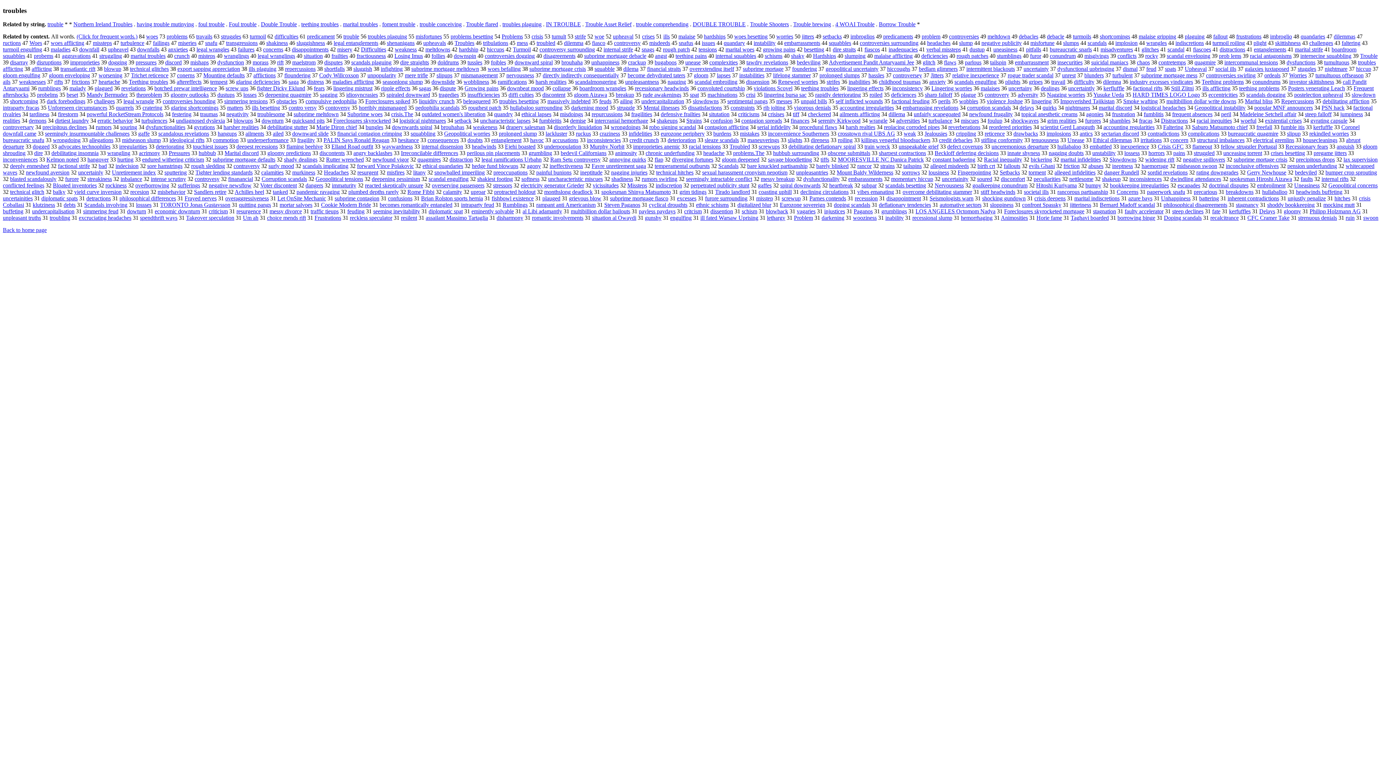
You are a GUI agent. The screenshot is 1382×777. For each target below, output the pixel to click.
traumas (209, 114)
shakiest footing (495, 179)
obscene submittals (849, 153)
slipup (1294, 134)
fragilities (641, 114)
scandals (1097, 43)
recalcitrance (1224, 218)
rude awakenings (662, 95)
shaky (797, 56)
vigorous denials (812, 108)
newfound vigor (390, 159)
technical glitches (149, 69)
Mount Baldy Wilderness (865, 172)
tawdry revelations (767, 62)
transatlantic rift (77, 69)
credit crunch (644, 140)
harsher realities (241, 127)
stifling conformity (1002, 140)
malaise (686, 36)
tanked (280, 192)
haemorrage (1155, 166)
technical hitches (675, 172)
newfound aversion (47, 172)
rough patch (676, 49)
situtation (719, 114)
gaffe (144, 134)
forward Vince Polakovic (385, 166)
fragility (306, 140)
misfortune (1042, 43)
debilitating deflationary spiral (822, 147)
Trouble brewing (812, 24)
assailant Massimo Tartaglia (457, 218)
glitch (929, 62)
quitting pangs (255, 205)
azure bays (1140, 198)
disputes (333, 62)
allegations (101, 140)
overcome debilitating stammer (937, 192)
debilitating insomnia (75, 153)
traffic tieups (325, 211)
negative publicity (1001, 43)
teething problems (1259, 88)
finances (800, 121)
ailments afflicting (860, 114)
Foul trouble (243, 24)
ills (666, 36)
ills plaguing (262, 69)
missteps (102, 43)
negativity (237, 114)
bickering (1041, 159)
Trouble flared (482, 24)
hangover (98, 159)
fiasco (598, 43)
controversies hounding (189, 101)
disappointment (903, 198)
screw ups (237, 88)
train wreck (877, 147)
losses (250, 95)
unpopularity (381, 75)
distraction (461, 159)
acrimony (149, 153)
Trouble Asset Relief (608, 24)
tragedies (449, 95)
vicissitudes (606, 185)
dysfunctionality (821, 179)
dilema (630, 69)
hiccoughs (898, 69)
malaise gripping (1157, 36)
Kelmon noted (62, 159)
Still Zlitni (1182, 88)
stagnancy (1247, 205)
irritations (1151, 140)
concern (1179, 140)
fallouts (1012, 166)
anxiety (937, 82)
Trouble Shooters (769, 24)
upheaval (623, 36)
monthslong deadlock (568, 192)
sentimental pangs (747, 101)
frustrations (1248, 36)
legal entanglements (356, 43)
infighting (392, 69)
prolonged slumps (839, 75)
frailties (339, 56)
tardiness (39, 114)
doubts (475, 140)
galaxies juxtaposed (1267, 69)
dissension (757, 82)
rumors (104, 127)
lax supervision (1360, 159)
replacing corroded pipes (912, 127)
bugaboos (666, 62)
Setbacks (1010, 172)
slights (795, 140)
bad (103, 166)
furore (72, 179)
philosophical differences (147, 198)
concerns (273, 49)
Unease (1075, 140)
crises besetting (1288, 153)
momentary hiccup (912, 179)
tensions (708, 49)
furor (1035, 56)
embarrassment (1032, 62)
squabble (605, 69)
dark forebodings (66, 101)
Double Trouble (279, 24)
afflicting (42, 69)
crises (648, 36)
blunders (1094, 75)
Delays (1267, 211)
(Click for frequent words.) (107, 36)
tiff (796, 114)
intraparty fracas (21, 108)
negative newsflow (230, 185)
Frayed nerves (201, 198)
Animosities (1014, 218)
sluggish (362, 69)
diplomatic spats (59, 198)
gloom (701, 75)
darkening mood (589, 108)
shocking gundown (1004, 198)
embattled (1101, 147)
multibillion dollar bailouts (600, 211)
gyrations (204, 127)
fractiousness (371, 56)
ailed (278, 134)
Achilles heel (249, 192)
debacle (1055, 36)
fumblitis (1154, 114)
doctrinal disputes (1228, 185)
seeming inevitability (396, 211)
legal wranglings (276, 56)
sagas (425, 88)
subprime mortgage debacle (615, 56)
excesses (686, 198)
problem (931, 36)
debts (70, 205)
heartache (109, 82)
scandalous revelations (183, 134)
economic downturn (177, 211)
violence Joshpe (1005, 101)
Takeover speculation (210, 218)
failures (246, 49)
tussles (475, 62)
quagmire (1205, 62)
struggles (231, 36)
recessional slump (932, 218)
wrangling (118, 153)
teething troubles (320, 24)
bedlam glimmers (938, 69)
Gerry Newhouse (1266, 172)
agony (534, 166)
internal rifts (1335, 179)
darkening (833, 218)
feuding (356, 211)
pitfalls (1033, 49)
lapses (724, 75)
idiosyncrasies (362, 95)
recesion (139, 192)
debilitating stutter (287, 127)
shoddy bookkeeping (1291, 205)
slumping (855, 56)
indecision (127, 166)
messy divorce (286, 211)
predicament (321, 36)
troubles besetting (519, 101)
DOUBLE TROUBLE (719, 24)
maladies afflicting (353, 82)
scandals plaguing (371, 62)
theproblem (149, 95)
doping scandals (852, 205)
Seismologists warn (952, 198)
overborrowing (152, 185)
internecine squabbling (1325, 56)
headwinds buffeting (1319, 192)
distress (315, 82)
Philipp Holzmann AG (1335, 211)
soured (984, 179)
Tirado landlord (732, 192)
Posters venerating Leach (1316, 88)
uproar (478, 192)
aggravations (76, 56)
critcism (693, 211)
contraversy (247, 166)
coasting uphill (775, 192)
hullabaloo (1069, 147)
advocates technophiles (84, 147)
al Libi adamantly (542, 211)
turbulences (154, 121)
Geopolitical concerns (1353, 185)
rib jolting (774, 108)
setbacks (832, 36)
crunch (182, 56)
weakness (406, 49)
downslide (443, 82)
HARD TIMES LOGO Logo (1166, 95)
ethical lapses (536, 114)
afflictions (264, 75)
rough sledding (208, 166)
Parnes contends (827, 198)
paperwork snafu (1166, 192)
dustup (977, 49)
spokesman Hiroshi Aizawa (1261, 179)
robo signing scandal (672, 127)
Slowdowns (1123, 159)
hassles (876, 75)
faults (1307, 179)
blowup (112, 69)
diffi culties (521, 95)
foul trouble (211, 24)
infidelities (640, 134)
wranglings (236, 56)
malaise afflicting (893, 56)
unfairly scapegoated (937, 114)
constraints (743, 108)
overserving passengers (458, 185)
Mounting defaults (224, 75)
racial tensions (705, 147)
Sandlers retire (210, 192)
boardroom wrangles (602, 88)
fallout (1220, 36)
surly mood (281, 166)
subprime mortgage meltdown (445, 69)
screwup (791, 198)
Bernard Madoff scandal (1127, 205)
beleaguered (477, 101)
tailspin (998, 62)
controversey (907, 75)
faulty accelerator (1144, 211)
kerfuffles (1240, 211)
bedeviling (809, 62)
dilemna (1112, 82)
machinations (722, 95)
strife (580, 36)
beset (72, 95)
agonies (1094, 114)
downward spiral (534, 62)
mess (522, 43)
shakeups (667, 121)
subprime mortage (763, 69)
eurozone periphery (683, 134)
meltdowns (437, 49)
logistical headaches (1163, 108)
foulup (995, 121)
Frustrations (328, 218)
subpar (869, 185)
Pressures (179, 153)
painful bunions (554, 172)
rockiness (116, 185)
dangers (314, 185)
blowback (777, 211)
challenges (1321, 43)
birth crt (986, 166)
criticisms (748, 114)
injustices (834, 211)
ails (6, 82)
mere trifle (416, 75)
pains (1179, 153)
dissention (721, 211)
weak (910, 134)
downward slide (310, 134)
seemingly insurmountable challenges (87, 134)
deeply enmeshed (29, 166)
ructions (12, 43)
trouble (55, 24)
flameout (1202, 147)
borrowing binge (1136, 218)
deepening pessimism (396, 179)
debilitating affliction (1346, 101)
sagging (329, 95)
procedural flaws (818, 127)
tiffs (825, 159)
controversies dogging (510, 56)
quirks (1050, 108)
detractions (98, 198)
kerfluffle (1113, 88)
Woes (36, 43)
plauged (551, 198)
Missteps (637, 185)
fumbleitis (550, 121)
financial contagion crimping (369, 134)
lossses (144, 205)
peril (1226, 114)
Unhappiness (1176, 198)
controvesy (207, 179)
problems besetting (472, 36)
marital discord (1115, 108)
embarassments (865, 179)
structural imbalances (1221, 140)
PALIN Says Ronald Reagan (356, 140)
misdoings (571, 114)
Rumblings (515, 205)
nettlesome (1081, 179)
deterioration (682, 140)
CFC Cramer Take (1268, 218)
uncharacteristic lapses (505, 121)
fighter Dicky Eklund (281, 88)
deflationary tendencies (905, 205)
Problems (512, 36)
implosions (1059, 134)
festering (181, 114)
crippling (966, 134)
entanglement (506, 140)
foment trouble (398, 24)
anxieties (178, 49)
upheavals (434, 43)
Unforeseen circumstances (77, 108)
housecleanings (1320, 140)
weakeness (485, 127)
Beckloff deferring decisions (967, 153)
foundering (804, 69)
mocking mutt (1339, 205)
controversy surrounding (567, 49)
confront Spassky (1041, 205)
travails (204, 36)
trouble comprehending (662, 24)
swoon (1370, 218)
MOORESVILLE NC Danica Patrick (881, 159)
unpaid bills (814, 101)
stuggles (1307, 69)
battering (1209, 198)
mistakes (749, 134)
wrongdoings (626, 127)
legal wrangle (138, 101)
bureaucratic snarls (1071, 49)
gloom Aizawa (590, 95)
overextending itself (712, 69)
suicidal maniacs (1109, 62)
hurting (125, 159)
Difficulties (373, 49)
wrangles (1156, 43)
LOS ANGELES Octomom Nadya (955, 211)
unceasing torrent (1242, 153)
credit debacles (955, 140)
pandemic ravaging (318, 192)
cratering (152, 108)
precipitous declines (64, 127)
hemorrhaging (977, 218)
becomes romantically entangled (416, 205)
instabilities (751, 75)
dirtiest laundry (72, 121)
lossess (1132, 153)
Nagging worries (1066, 95)
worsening (110, 75)
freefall (1264, 127)
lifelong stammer (792, 75)
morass (260, 62)
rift (280, 62)
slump (966, 43)
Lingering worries (951, 88)
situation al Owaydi (614, 218)
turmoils (1082, 36)
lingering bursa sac (785, 95)
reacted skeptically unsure (394, 185)
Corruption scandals (284, 179)
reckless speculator (371, 218)
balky (59, 192)
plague (968, 95)
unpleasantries (812, 172)
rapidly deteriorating (838, 95)
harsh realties (860, 127)
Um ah (250, 218)
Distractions (1174, 121)
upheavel (118, 49)
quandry (503, 114)
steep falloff (1318, 114)
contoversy (337, 108)
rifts (58, 82)
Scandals (728, 166)
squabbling (423, 134)
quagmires (429, 159)
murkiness (303, 172)
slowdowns (706, 101)
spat (694, 95)
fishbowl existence (513, 198)
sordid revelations (1168, 172)
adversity (1028, 95)
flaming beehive (304, 147)
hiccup (1363, 69)
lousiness (939, 172)
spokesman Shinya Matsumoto (636, 192)
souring (128, 127)
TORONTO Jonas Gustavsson (195, 205)
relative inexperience (975, 75)
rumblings (49, 88)
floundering (297, 75)
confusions (400, 198)
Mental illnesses (661, 108)
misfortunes (429, 36)
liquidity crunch (437, 101)
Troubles (464, 43)
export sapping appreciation (208, 69)
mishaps (199, 62)
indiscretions (1189, 43)
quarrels (125, 108)
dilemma (573, 43)
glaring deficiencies (258, 82)
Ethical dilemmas (1112, 140)
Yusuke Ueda (1108, 95)
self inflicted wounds (859, 101)
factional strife (74, 166)
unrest (1069, 75)
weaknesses (32, 82)
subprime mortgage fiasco (639, 198)
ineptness (1122, 166)
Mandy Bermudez (107, 95)
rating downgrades (1217, 172)
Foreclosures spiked (387, 101)
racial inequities (1214, 121)
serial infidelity (774, 127)
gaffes (765, 185)
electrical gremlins (1273, 140)
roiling (845, 140)
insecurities (1070, 62)
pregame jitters (1330, 153)
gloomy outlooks (190, 95)
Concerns (1127, 192)
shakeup (1111, 179)
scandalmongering (596, 82)
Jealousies (936, 134)
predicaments (898, 36)
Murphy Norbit (607, 147)
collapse (561, 88)
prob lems (1230, 56)
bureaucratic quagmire (1253, 134)
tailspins (912, 166)
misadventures (1117, 49)
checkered (819, 114)
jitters (808, 36)
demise (578, 121)
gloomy (1292, 211)
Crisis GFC (1171, 147)
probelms (47, 95)
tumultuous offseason (1339, 75)
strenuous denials (1317, 218)
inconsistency (907, 88)
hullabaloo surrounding (536, 108)
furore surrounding (726, 198)
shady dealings (300, 159)
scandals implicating (325, 166)
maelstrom (304, 62)
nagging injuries (629, 172)
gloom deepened (740, 159)
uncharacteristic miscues (575, 179)
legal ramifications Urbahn (512, 159)
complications (1203, 134)
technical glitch (27, 192)
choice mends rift (286, 218)
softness (530, 179)
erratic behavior (115, 121)
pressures (146, 62)
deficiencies (934, 56)
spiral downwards (800, 185)
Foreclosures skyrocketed (362, 121)
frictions (81, 82)
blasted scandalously (33, 179)
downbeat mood (525, 88)
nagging (677, 82)
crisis (537, 36)
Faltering (1173, 127)
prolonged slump (518, 134)
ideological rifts (187, 140)
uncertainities (18, 198)
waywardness (397, 147)
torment (1037, 172)
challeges (104, 101)
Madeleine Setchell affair (1268, 114)
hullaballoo (1274, 192)
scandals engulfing (975, 82)
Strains (694, 121)
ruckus (583, 134)
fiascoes (1202, 49)
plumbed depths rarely (373, 192)
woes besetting (751, 36)
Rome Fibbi (420, 192)
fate (1216, 211)
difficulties (286, 36)
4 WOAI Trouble (855, 24)
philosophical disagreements (1195, 205)
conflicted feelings (23, 185)
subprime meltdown (316, 114)
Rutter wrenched (345, 159)
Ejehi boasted (520, 147)
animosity (626, 153)
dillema (897, 114)
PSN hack (1333, 108)
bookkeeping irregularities (1139, 185)
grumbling (540, 153)
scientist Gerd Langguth (1067, 127)
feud (1151, 69)
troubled (546, 43)
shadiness (622, 179)
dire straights (414, 62)
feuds (605, 101)
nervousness (520, 75)
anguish (1345, 147)
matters (235, 108)
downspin (465, 56)
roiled (876, 95)
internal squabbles (735, 56)
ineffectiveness (566, 166)
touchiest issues (210, 147)
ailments (254, 134)
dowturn (136, 211)
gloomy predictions (289, 153)
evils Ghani (1042, 166)
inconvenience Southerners (798, 134)
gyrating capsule (1328, 121)
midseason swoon (1197, 166)
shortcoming (24, 101)
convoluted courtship (721, 88)
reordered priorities (1010, 127)
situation (313, 56)
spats (1170, 69)
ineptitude (591, 172)
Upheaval (1196, 69)
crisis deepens (1050, 198)
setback (463, 121)
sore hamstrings (164, 166)
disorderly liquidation (578, 127)
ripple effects (395, 88)
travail (1058, 82)
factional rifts (1147, 88)
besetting (814, 49)
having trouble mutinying (165, 24)
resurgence (248, 211)
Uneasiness (1307, 185)
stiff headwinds (998, 192)
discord (173, 62)
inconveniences (20, 159)
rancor (864, 166)
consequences (443, 140)
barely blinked (832, 166)
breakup (625, 95)
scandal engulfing (449, 179)
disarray (19, 62)
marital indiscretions (1097, 198)
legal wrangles (213, 49)
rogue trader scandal (1030, 75)
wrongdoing (67, 140)
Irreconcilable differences (429, 153)
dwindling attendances (1195, 179)
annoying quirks (627, 159)
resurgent (367, 172)
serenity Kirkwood (839, 121)
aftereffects (189, 82)
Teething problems (1223, 82)
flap (659, 159)
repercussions (300, 69)
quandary (734, 43)
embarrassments (802, 43)
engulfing (681, 218)
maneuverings (763, 140)
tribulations (495, 43)
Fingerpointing (974, 172)
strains (887, 166)
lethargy (776, 218)
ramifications (512, 82)
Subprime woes (365, 114)
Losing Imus (408, 56)
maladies (61, 49)
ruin (1350, 218)
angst (661, 56)
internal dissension (442, 147)
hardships (715, 36)
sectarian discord (1120, 134)
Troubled (740, 147)
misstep (764, 198)
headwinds (484, 147)
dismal (1130, 69)
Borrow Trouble (897, 24)
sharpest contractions (902, 153)
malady (77, 88)
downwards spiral (412, 127)
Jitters (937, 75)
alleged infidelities (1075, 172)
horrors (1156, 153)
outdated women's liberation (453, 114)
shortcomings (1115, 36)
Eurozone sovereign (802, 205)
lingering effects (865, 88)
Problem (803, 218)
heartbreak (841, 185)
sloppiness (1001, 205)
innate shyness (1023, 153)
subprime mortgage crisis (557, 69)
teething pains (691, 56)
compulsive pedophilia (331, 101)
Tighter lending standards (224, 172)
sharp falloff (938, 95)
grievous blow (585, 198)
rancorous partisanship (1082, 192)
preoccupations (510, 172)
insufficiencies (484, 95)
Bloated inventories (75, 185)
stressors (502, 185)
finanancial (240, 179)
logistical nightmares (422, 121)
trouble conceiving (441, 24)
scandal (1176, 49)
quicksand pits (308, 121)
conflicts (1127, 56)
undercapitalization (662, 101)
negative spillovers (1204, 159)
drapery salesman (525, 127)
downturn (273, 121)
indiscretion (669, 185)
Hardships (824, 56)
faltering (1351, 43)
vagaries (806, 211)
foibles (498, 62)
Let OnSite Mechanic (301, 198)
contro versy (303, 108)
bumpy (1093, 185)
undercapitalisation (53, 211)
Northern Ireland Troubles (102, 24)
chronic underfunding (670, 153)
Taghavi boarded (1090, 218)
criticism (218, 211)
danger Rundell (1121, 172)
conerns (186, 75)
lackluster (556, 134)
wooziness (865, 218)
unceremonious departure (1020, 147)
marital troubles (360, 24)
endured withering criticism (173, 159)
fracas (1145, 121)
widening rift (1159, 159)
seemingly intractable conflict (719, 179)
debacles (1028, 36)
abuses (1095, 166)
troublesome (271, 114)
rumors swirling (659, 179)
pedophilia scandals (437, 108)
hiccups (495, 49)
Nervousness (949, 185)
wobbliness (476, 82)
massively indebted (569, 101)
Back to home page (25, 230)
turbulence (132, 43)
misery (344, 49)
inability (894, 218)
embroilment (1271, 185)
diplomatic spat (446, 211)
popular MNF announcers (1283, 108)
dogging (117, 62)
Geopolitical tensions (339, 179)
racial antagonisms (1271, 56)
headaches (938, 43)
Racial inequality (1003, 159)
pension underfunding (1312, 166)
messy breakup (778, 179)
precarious (1205, 192)
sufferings (189, 185)
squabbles (840, 43)
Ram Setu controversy (575, 159)
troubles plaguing (522, 24)
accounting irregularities (867, 108)
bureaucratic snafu (23, 140)
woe (599, 36)
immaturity (344, 185)
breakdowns (1240, 192)
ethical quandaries (443, 166)
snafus (686, 43)
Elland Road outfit (352, 147)
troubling (60, 218)
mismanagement (479, 75)
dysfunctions (1301, 62)
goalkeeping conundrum (1000, 185)
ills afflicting (1216, 88)
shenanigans (401, 43)
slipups (444, 75)
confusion (721, 121)
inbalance (131, 179)
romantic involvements (557, 218)
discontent (553, 95)
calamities (272, 172)
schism (749, 211)
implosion (1126, 43)
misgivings (1096, 56)
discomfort (1013, 179)
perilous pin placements (493, 153)
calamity (452, 192)
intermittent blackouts (990, 69)
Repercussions (1297, 101)
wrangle (878, 121)
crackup (637, 62)
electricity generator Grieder (552, 185)
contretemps (1172, 62)
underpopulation (562, 147)
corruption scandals (989, 108)
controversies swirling (1231, 75)
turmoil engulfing (22, 49)
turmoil (258, 36)
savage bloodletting (790, 159)
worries (784, 36)
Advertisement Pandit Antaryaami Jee (871, 62)
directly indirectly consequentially (581, 75)
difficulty (1084, 82)
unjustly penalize (1307, 198)
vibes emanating (875, 192)
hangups (227, 134)
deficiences (903, 95)
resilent (409, 218)
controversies (964, 36)
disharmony (510, 218)
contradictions (1163, 134)
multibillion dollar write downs (1201, 101)
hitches (1342, 198)
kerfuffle (1323, 127)
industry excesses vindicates (1161, 82)
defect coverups (965, 147)
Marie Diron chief (336, 127)
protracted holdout (515, 192)
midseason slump (141, 140)
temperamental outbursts (682, 166)
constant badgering (953, 159)
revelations (133, 88)
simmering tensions (246, 101)
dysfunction (230, 62)
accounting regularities (1129, 127)
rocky (1151, 56)
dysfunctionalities (165, 127)
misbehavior (171, 192)
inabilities (859, 82)
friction (1071, 166)
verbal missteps (943, 49)
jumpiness (1351, 114)
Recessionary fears (1307, 147)
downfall (89, 49)
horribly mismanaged (383, 108)
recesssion (866, 198)
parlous (973, 62)
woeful (1248, 121)
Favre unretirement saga (619, 166)
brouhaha (572, 62)
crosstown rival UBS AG (866, 134)
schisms (773, 56)
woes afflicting (67, 43)
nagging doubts (1066, 153)
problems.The (748, 153)
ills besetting (266, 108)
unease (693, 62)
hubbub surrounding (796, 153)
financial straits (664, 69)
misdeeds (659, 43)
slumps (1071, 43)
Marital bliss (1259, 101)
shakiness (277, 43)
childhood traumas (900, 82)
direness (820, 140)
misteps (206, 56)
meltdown (999, 36)
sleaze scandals (722, 140)
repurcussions (607, 114)
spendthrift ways (158, 218)
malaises (990, 88)
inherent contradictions (1253, 198)
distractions (1232, 49)
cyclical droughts (668, 205)
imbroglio (1281, 36)
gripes (1036, 82)
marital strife (1309, 49)
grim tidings (692, 192)
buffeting (13, 211)
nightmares (1077, 108)
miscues (970, 121)
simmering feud (100, 211)
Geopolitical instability (1220, 108)
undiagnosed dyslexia (200, 121)
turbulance (940, 121)
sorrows (911, 172)
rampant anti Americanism (566, 205)
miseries (187, 43)
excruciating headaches (105, 218)
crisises (776, 114)
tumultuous (1336, 62)
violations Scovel (773, 88)
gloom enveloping (69, 75)
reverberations (964, 127)
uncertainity (955, 179)
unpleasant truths (22, 218)
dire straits (844, 49)
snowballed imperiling (459, 172)
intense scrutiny (168, 179)
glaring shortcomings (194, 108)
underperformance (268, 140)
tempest (218, 82)
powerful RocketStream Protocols (125, 114)
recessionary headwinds (662, 88)
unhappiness (605, 62)
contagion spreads (761, 121)
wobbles (968, 101)
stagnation (1104, 211)
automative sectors (960, 205)
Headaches (336, 172)
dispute (448, 88)
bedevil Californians (583, 153)
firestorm (68, 114)
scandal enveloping (1188, 56)
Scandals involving (105, 205)
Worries (1298, 75)
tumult (559, 36)
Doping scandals (1183, 218)
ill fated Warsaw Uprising (729, 218)
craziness (610, 134)
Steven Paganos (622, 205)
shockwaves (1025, 121)
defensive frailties (680, 114)
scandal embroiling (716, 82)
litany (419, 172)
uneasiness (1005, 49)
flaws (950, 62)
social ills (1225, 69)
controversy (627, 43)
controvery (997, 95)
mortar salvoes (296, 205)
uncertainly (90, 172)
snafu (211, 43)
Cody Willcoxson (339, 75)
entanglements (1270, 49)
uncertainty (1036, 69)
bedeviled (1306, 172)
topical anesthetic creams (1049, 114)
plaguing (1195, 36)
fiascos (872, 49)
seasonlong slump (403, 82)
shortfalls (334, 69)
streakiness (99, 179)
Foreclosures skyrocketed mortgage (1044, 211)
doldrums (448, 62)
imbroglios (862, 36)
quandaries (1313, 36)
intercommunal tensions (1251, 62)
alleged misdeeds (949, 166)
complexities (723, 62)
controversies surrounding (889, 43)
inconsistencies (604, 140)
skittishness (1288, 43)
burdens (722, 134)
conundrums (1266, 82)
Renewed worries (798, 82)
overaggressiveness (247, 198)
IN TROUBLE (563, 24)
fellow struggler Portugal (1249, 147)
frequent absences (1192, 114)
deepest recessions (257, 147)
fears (319, 88)
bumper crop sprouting (1351, 172)
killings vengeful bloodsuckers (895, 140)
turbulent (1122, 75)
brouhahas (452, 127)
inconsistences (1145, 179)
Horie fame (1049, 218)
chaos (1143, 62)
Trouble (1369, 56)
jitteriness (1080, 205)
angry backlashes (372, 153)
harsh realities (551, 82)
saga (294, 82)
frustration (1123, 114)
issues (708, 43)
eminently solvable (492, 211)
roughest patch (484, 108)
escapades (1189, 185)
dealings (1050, 88)
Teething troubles (148, 82)
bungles (374, 127)
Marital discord (242, 153)
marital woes (740, 49)
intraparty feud (477, 205)
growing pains (779, 49)
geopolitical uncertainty (852, 69)
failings (161, 43)
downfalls (148, 49)
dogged (41, 147)
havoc (537, 140)
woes (152, 36)
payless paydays (657, 211)
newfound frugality (991, 114)
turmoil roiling (1228, 43)
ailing (626, 101)
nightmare (1336, 69)
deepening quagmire (288, 95)
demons (37, 121)
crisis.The (402, 114)
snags (648, 49)
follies (438, 56)
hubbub (207, 153)
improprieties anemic (656, 147)
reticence (995, 134)
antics (1086, 134)
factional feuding (910, 101)
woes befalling (504, 69)
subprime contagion (357, 198)
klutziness (44, 205)
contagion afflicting (727, 127)
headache (713, 153)
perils (944, 101)
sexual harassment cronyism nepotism (744, 172)
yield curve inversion (98, 192)
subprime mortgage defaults (244, 159)
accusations (565, 140)
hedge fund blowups (495, 166)
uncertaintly (1081, 88)
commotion (226, 140)
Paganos (863, 211)
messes (784, 101)
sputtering (175, 172)
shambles (1120, 121)
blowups (243, 121)
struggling (110, 56)
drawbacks (1025, 134)
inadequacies (903, 49)
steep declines (1187, 211)
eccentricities (1223, 95)
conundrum (1063, 56)
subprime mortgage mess (1169, 75)
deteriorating (170, 147)
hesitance (408, 140)
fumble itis (1293, 127)
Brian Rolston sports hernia (452, 198)
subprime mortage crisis (1260, 159)
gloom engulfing (21, 75)
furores (1093, 121)
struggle (626, 108)
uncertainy (1020, 88)
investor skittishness (1311, 82)
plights (1012, 82)
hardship (468, 49)
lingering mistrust (352, 88)
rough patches (972, 56)
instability (765, 43)
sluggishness (311, 43)
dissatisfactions (705, 108)
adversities (908, 121)
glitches (1150, 49)
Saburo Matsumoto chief (1220, 127)
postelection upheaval (1318, 95)
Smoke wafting (1140, 101)
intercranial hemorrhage (621, 121)
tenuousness (1045, 140)
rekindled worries (1329, 134)
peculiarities (1047, 179)
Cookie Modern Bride (346, 205)
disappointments (310, 49)
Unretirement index (134, 172)
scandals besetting (905, 185)
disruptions (49, 62)
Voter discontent (278, 185)
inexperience (1134, 147)
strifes (833, 82)
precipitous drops (1315, 159)
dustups (226, 95)
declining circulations (824, 192)
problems (177, 36)
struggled (1204, 153)
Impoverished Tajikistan (1087, 101)
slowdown (1364, 95)
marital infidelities (1081, 159)
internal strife (618, 49)
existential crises (1283, 121)
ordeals (1272, 75)
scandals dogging (1266, 95)
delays (1027, 108)
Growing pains (481, 88)
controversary (18, 127)
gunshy (653, 218)
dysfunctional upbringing (1085, 69)
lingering (1041, 101)
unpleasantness (642, 82)
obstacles (286, 101)
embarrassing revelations (930, 108)
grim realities (1061, 121)
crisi (750, 95)
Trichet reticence (149, 75)
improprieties (85, 62)
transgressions (242, 43)
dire (38, 153)
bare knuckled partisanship (777, 166)
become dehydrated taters (656, 75)
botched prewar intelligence (185, 88)
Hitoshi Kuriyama (1056, 185)
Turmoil (522, 49)
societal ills (1036, 192)
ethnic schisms (712, 205)
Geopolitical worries (467, 134)
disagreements (559, 56)
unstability (1104, 153)
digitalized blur (754, 205)
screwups (769, 147)
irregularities (133, 147)
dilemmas (1344, 36)
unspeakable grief (919, 147)
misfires (396, 172)
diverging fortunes (692, 159)
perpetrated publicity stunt (720, 185)
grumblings (894, 211)
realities (11, 121)
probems (43, 56)
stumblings (1009, 56)
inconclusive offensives (1252, 166)
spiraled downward (408, 95)
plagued (104, 88)
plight (1260, 43)
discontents (332, 153)
